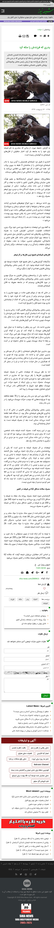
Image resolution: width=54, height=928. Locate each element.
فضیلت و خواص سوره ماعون (38, 804)
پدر (27, 599)
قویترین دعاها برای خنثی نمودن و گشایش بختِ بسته (30, 770)
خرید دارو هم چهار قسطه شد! (35, 854)
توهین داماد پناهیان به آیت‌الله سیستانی (31, 838)
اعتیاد (35, 599)
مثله (20, 599)
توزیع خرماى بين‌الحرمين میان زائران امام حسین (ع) (30, 796)
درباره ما (51, 863)
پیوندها (25, 863)
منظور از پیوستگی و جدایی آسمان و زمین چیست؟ (31, 711)
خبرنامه (17, 869)
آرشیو (33, 863)
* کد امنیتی (45, 664)
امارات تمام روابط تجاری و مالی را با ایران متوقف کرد (30, 808)
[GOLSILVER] (27, 823)
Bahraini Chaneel (41, 764)
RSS (10, 869)
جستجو (25, 869)
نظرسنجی (34, 869)
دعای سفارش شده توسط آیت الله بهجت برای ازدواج (30, 775)
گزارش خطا (42, 584)
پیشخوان (47, 29)
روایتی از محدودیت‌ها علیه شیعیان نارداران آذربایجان (27, 842)
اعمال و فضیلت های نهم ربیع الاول (37, 800)
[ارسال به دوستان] (24, 36)
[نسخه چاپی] (20, 36)
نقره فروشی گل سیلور (41, 781)
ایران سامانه (22, 900)
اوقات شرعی (7, 863)
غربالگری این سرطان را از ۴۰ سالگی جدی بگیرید (32, 719)
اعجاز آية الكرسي (43, 753)
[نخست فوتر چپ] (27, 913)
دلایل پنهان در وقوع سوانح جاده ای (34, 623)
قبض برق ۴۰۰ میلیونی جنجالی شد (37, 812)
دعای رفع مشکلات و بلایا (17, 759)
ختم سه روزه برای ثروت (40, 759)
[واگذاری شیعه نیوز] (27, 21)
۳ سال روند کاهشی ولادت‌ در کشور (34, 846)
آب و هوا (17, 863)
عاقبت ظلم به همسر (19, 747)
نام (48, 647)
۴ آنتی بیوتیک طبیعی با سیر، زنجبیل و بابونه (33, 723)
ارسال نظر (41, 593)
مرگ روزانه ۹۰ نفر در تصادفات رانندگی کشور (31, 619)
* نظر (47, 676)
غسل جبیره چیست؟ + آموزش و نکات (32, 850)
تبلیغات (42, 869)
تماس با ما (41, 863)
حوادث (39, 29)
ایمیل (47, 655)
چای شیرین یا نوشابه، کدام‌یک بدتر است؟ (34, 715)
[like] (27, 589)
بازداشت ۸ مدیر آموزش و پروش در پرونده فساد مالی (30, 730)
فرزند (12, 599)
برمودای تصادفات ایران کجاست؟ (35, 616)
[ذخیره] (27, 36)
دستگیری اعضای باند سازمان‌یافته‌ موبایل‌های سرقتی (31, 727)
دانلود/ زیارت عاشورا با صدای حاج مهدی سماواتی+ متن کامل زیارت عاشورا (27, 17)
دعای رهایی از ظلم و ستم (40, 747)
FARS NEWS (41, 568)
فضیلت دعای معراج (25, 753)
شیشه (45, 603)
